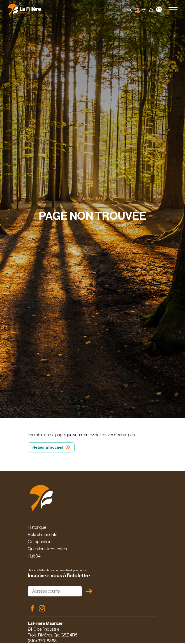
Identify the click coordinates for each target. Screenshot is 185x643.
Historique (37, 527)
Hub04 (34, 555)
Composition (39, 541)
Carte (144, 10)
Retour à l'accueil (47, 447)
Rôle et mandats (42, 534)
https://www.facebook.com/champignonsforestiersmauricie (32, 608)
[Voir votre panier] (136, 10)
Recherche (129, 10)
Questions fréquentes (47, 548)
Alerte (151, 10)
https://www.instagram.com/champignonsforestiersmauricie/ (42, 608)
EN (159, 9)
